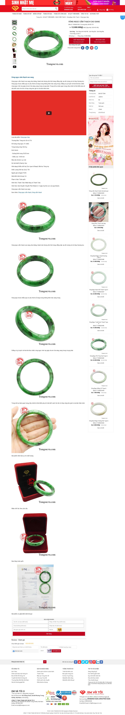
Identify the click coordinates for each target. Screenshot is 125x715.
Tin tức (89, 10)
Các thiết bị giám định (94, 673)
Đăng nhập (102, 10)
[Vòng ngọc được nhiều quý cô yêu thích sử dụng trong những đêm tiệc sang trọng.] (14, 28)
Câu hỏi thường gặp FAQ (17, 682)
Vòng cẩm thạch (37, 192)
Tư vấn (122, 17)
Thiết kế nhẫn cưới (67, 671)
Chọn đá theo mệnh (93, 678)
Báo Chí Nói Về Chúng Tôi (18, 675)
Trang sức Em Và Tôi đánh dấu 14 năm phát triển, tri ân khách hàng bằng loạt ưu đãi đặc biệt (100, 683)
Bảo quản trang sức (67, 673)
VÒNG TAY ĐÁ (84, 14)
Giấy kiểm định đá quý (68, 680)
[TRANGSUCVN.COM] (15, 10)
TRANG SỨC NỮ (27, 14)
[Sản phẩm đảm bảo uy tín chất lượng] (14, 44)
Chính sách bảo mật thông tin (19, 673)
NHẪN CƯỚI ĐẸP (37, 14)
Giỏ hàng (110, 9)
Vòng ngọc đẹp (25, 137)
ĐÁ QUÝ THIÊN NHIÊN (73, 14)
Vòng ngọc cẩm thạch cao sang (22, 77)
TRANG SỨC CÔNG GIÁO (60, 14)
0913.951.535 (99, 41)
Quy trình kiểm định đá (94, 675)
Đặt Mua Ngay (79, 41)
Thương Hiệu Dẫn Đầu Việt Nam (20, 680)
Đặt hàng (49, 634)
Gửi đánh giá (56, 651)
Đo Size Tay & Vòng (67, 675)
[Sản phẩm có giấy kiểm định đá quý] (14, 61)
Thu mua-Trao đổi (42, 678)
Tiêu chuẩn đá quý (93, 680)
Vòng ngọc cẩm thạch (24, 192)
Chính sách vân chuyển (43, 680)
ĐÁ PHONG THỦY (94, 14)
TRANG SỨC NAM (17, 14)
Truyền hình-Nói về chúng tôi (19, 678)
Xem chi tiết (100, 198)
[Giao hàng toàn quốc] (14, 55)
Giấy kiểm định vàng (67, 678)
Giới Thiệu (14, 671)
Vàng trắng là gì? (92, 671)
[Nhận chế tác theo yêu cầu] (14, 50)
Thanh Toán (40, 673)
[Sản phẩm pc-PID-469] (101, 140)
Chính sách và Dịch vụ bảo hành (45, 671)
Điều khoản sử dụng (42, 682)
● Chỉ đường (25, 697)
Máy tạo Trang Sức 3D (43, 675)
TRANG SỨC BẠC (47, 14)
